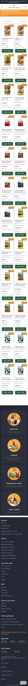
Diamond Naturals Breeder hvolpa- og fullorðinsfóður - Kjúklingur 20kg (7, 221)
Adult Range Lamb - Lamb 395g (7, 98)
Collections (9, 13)
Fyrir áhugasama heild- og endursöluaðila (13, 459)
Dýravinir (11, 684)
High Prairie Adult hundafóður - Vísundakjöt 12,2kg (20, 221)
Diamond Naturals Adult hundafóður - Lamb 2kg (20, 130)
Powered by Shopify (18, 684)
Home (3, 13)
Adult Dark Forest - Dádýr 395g (7, 68)
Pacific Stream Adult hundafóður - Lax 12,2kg (7, 347)
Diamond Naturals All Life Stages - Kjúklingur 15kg (7, 162)
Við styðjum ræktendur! (13, 432)
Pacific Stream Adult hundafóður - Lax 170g (20, 347)
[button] (2, 6)
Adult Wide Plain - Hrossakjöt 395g (20, 98)
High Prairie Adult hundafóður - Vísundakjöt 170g (7, 253)
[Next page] (20, 399)
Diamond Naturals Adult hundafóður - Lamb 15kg (7, 130)
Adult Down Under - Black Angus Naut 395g (20, 68)
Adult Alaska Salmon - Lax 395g (7, 39)
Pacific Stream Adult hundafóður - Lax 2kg (20, 379)
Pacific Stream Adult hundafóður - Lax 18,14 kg (7, 379)
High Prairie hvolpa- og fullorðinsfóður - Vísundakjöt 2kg (20, 316)
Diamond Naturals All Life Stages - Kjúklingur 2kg (7, 191)
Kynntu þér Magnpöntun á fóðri (13, 486)
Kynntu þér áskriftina (13, 512)
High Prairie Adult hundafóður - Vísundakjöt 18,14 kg (20, 253)
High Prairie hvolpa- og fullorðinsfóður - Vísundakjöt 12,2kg (20, 284)
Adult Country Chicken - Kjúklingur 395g (19, 39)
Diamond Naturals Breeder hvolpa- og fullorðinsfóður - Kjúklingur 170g (20, 191)
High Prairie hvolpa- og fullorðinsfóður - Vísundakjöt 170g (7, 316)
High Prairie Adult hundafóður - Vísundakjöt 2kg (7, 284)
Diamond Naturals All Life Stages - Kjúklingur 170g (20, 162)
